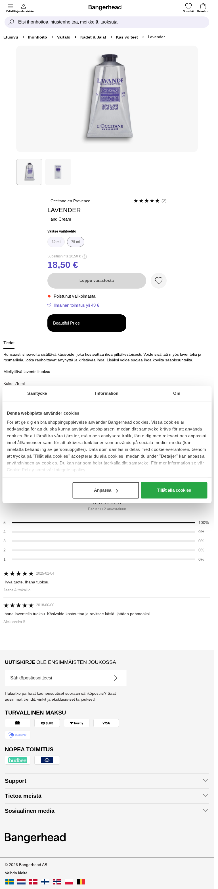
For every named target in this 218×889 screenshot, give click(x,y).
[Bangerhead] (107, 7)
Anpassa (102, 490)
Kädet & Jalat (93, 37)
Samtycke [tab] (37, 393)
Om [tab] (176, 393)
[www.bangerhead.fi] (45, 881)
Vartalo (63, 37)
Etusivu (10, 37)
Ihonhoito (37, 37)
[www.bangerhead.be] (81, 881)
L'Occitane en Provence (68, 201)
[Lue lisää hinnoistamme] (84, 256)
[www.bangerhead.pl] (69, 881)
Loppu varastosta (96, 280)
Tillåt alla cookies (174, 490)
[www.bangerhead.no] (57, 881)
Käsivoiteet (127, 37)
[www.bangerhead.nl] (21, 881)
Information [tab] (106, 393)
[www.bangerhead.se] (9, 881)
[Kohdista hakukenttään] (11, 22)
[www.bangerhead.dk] (33, 881)
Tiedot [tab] (8, 342)
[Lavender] (29, 172)
